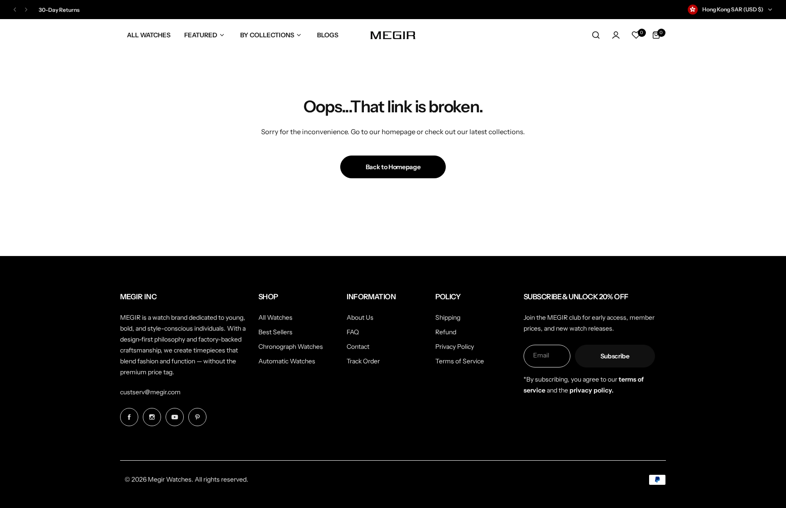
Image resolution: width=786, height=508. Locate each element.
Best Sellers (275, 332)
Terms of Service (459, 361)
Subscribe (615, 356)
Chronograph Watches (290, 346)
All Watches (275, 317)
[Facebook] (129, 417)
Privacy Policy (454, 346)
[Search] (596, 35)
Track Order (363, 361)
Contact (358, 346)
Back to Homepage (393, 167)
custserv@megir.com (150, 392)
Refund (445, 332)
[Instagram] (152, 417)
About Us (360, 317)
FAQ (353, 332)
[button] (15, 10)
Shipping (447, 317)
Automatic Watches (286, 361)
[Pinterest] (197, 417)
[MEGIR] (393, 35)
